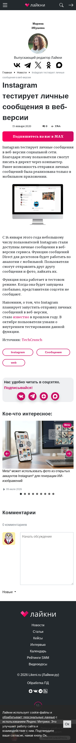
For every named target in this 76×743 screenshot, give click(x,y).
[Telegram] (27, 65)
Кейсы (38, 638)
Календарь (38, 651)
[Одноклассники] (49, 65)
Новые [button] (8, 592)
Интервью (38, 644)
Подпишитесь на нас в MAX (38, 136)
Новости (38, 625)
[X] (38, 65)
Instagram (18, 352)
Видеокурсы (38, 664)
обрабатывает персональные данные (28, 717)
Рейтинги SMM (38, 657)
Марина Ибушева (38, 25)
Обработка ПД (38, 683)
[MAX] (59, 65)
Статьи (38, 631)
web (14, 362)
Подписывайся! (18, 388)
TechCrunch (32, 340)
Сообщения (53, 352)
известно (21, 317)
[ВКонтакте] (17, 65)
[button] (21, 494)
